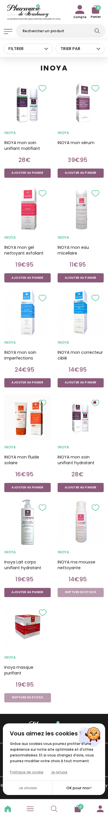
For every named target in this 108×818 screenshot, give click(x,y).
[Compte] (100, 808)
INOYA (10, 132)
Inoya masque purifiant (18, 670)
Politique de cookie (26, 772)
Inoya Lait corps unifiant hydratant (22, 565)
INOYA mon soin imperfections (20, 355)
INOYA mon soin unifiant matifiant (22, 145)
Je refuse (59, 772)
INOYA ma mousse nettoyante (76, 565)
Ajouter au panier (27, 173)
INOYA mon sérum (76, 143)
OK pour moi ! (79, 788)
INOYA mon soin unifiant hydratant (76, 460)
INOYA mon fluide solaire (21, 460)
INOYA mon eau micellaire (73, 250)
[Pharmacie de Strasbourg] (33, 11)
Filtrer (16, 48)
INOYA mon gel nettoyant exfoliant (23, 250)
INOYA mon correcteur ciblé (80, 355)
